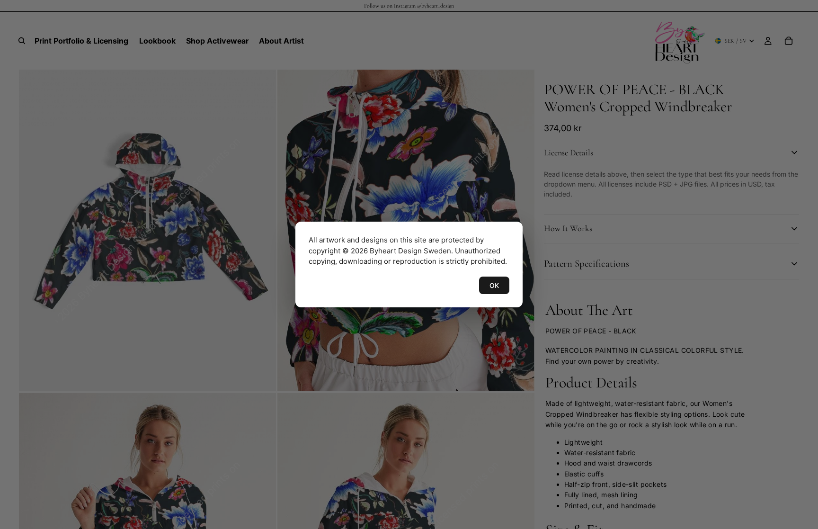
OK (494, 285)
